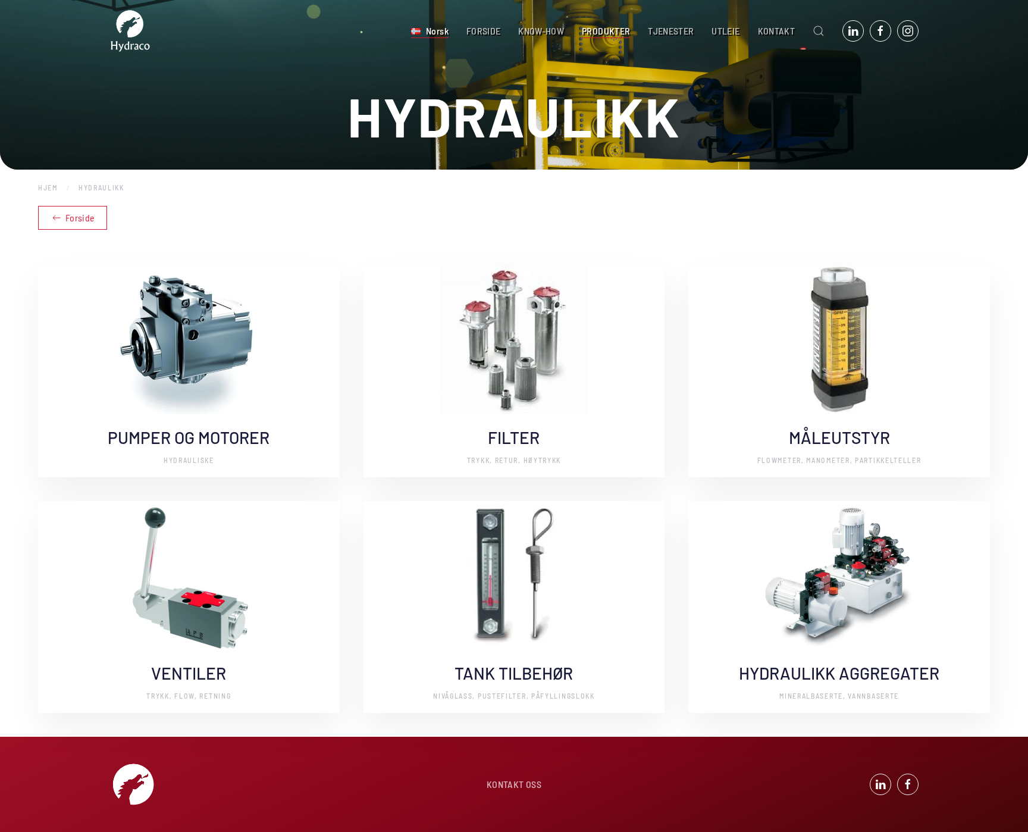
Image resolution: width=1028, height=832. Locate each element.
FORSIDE (483, 30)
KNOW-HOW (541, 30)
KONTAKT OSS (514, 784)
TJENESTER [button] (671, 30)
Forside (80, 217)
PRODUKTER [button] (606, 30)
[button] (430, 31)
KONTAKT (776, 30)
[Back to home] (130, 31)
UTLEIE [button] (725, 30)
